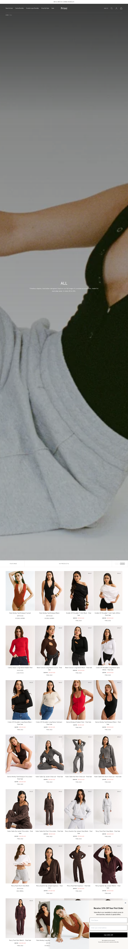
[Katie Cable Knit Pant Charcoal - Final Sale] (78, 754)
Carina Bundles (19, 8)
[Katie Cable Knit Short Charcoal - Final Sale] (107, 754)
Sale (53, 8)
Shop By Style (45, 8)
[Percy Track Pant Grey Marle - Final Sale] (107, 809)
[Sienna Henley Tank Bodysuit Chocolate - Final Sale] (20, 754)
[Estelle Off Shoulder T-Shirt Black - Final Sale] (78, 591)
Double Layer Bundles (32, 8)
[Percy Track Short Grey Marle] (20, 863)
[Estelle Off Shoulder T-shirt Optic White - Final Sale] (107, 591)
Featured (13, 563)
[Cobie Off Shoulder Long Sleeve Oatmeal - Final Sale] (49, 700)
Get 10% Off (108, 935)
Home (7, 15)
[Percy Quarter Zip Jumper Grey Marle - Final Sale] (78, 809)
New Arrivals (9, 8)
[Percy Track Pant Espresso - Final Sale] (78, 863)
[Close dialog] (125, 903)
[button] (106, 9)
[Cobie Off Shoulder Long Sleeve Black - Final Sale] (20, 700)
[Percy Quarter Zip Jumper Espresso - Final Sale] (49, 863)
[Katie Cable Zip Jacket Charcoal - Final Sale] (49, 754)
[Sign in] (116, 8)
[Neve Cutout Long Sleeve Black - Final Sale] (78, 645)
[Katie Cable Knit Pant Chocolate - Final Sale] (49, 809)
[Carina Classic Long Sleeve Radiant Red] (20, 645)
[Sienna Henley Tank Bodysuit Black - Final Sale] (107, 700)
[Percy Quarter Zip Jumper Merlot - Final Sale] (107, 863)
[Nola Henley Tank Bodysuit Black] (49, 591)
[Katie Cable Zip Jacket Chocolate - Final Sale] (20, 809)
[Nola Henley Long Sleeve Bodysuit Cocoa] (49, 918)
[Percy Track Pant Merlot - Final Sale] (20, 918)
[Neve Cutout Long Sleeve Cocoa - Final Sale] (49, 645)
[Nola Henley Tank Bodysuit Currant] (20, 591)
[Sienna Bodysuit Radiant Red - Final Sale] (78, 700)
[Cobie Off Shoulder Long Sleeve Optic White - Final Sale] (107, 645)
